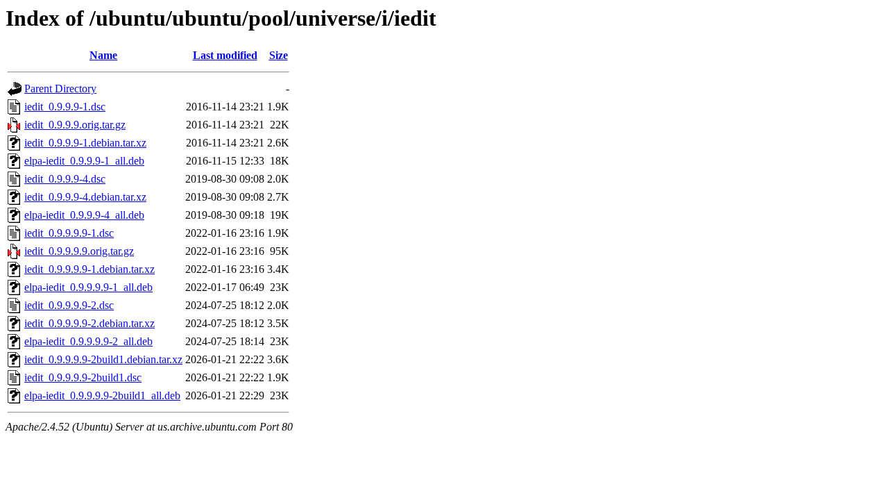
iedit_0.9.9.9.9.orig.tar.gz (79, 251)
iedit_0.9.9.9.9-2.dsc (69, 305)
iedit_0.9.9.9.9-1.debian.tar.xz (89, 269)
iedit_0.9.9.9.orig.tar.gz (75, 125)
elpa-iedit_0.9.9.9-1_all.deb (84, 161)
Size (278, 55)
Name (103, 55)
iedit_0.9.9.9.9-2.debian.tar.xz (89, 323)
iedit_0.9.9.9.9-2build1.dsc (83, 377)
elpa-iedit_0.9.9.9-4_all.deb (84, 215)
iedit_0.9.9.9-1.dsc (64, 106)
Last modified (225, 55)
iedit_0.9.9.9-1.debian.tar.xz (85, 143)
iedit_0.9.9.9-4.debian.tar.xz (85, 197)
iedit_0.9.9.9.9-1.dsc (69, 233)
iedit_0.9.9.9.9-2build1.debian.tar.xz (103, 359)
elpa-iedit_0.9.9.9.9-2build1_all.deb (102, 395)
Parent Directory (60, 88)
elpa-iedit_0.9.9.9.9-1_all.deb (88, 287)
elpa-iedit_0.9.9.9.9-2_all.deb (88, 341)
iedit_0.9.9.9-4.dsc (64, 179)
